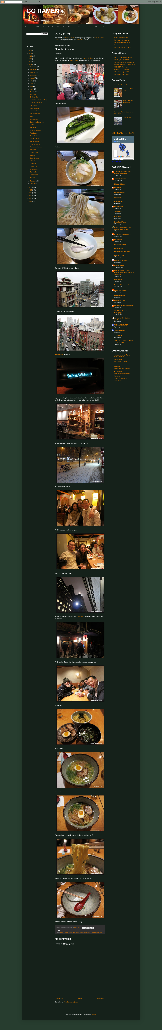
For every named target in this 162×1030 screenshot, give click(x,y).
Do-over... (33, 161)
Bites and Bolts (119, 184)
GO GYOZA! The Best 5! (121, 67)
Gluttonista (118, 198)
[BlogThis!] (86, 928)
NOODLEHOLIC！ (120, 245)
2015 (30, 59)
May (31, 86)
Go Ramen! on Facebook (33, 41)
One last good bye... (36, 102)
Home (27, 27)
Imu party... (33, 94)
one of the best (88, 58)
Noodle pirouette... (36, 130)
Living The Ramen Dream (76, 932)
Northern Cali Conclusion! (122, 69)
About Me (36, 27)
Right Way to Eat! (120, 300)
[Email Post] (58, 930)
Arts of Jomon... (35, 139)
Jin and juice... (34, 136)
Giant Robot (117, 366)
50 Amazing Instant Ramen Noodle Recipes (122, 356)
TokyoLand (118, 335)
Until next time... (35, 111)
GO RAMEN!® (45, 10)
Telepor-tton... (127, 118)
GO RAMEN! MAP (123, 133)
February (33, 181)
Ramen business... (36, 147)
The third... (33, 172)
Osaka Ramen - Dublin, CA (128, 101)
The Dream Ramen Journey (123, 47)
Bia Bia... (33, 177)
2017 (30, 53)
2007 (30, 201)
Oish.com (117, 376)
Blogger (93, 1015)
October (33, 72)
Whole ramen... (35, 141)
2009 (30, 195)
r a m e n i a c (118, 248)
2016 (30, 56)
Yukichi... (33, 155)
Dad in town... (34, 152)
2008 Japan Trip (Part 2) (121, 72)
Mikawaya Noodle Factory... (39, 100)
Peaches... (33, 133)
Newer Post (59, 999)
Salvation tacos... (35, 114)
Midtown (93, 932)
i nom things (118, 201)
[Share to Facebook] (90, 928)
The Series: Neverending (122, 42)
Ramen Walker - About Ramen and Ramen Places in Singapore (124, 272)
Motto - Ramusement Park (122, 373)
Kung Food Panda (120, 222)
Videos (105, 27)
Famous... (33, 125)
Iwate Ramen (118, 206)
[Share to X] (88, 928)
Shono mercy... (34, 166)
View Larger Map (116, 161)
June (32, 83)
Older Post (100, 999)
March (32, 92)
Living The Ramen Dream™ (53, 27)
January (33, 184)
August (32, 78)
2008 (30, 198)
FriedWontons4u (119, 192)
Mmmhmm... (34, 169)
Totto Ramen (74, 60)
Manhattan (87, 932)
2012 (30, 187)
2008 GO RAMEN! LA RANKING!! (124, 64)
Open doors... (34, 158)
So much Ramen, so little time (124, 306)
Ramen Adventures (120, 260)
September (34, 75)
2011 (30, 190)
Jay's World (118, 212)
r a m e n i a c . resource (122, 252)
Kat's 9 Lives (118, 217)
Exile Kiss (117, 187)
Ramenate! (118, 280)
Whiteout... (33, 127)
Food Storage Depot (120, 361)
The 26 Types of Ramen (121, 60)
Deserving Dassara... (37, 122)
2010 (30, 193)
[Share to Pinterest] (92, 928)
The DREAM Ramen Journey (123, 57)
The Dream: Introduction (121, 40)
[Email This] (83, 928)
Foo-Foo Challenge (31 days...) (124, 62)
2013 (30, 64)
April (32, 89)
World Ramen (118, 381)
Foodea (116, 364)
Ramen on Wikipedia (120, 378)
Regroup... (33, 164)
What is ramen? (73, 27)
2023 (30, 50)
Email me (79, 40)
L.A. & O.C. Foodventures (122, 234)
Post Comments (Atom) (71, 1002)
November (33, 69)
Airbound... (33, 150)
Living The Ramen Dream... (122, 85)
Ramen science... (35, 144)
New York (99, 932)
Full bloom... (34, 105)
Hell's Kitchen (64, 932)
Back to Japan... (35, 108)
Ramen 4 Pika (119, 255)
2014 (30, 62)
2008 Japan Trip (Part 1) (121, 74)
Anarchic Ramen (120, 179)
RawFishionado (119, 295)
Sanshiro (79, 616)
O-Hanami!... (34, 97)
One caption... (34, 175)
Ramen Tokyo (119, 265)
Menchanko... (34, 119)
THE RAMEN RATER (121, 325)
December (33, 67)
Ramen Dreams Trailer (121, 38)
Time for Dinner (119, 330)
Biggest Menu (118, 359)
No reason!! (118, 239)
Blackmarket (59, 355)
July (31, 81)
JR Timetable (118, 371)
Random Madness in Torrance (124, 285)
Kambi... (32, 116)
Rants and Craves (120, 290)
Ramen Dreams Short (91, 27)
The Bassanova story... (121, 45)
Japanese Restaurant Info (122, 369)
